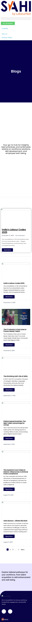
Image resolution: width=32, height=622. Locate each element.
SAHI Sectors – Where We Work (15, 521)
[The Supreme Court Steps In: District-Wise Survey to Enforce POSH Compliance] (16, 458)
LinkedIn (5, 28)
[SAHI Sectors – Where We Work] (16, 509)
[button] (16, 18)
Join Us (4, 34)
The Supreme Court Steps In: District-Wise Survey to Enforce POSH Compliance (15, 472)
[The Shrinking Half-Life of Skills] (16, 364)
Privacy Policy (7, 37)
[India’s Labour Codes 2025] (16, 217)
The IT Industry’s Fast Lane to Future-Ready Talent (14, 330)
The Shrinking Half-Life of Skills (15, 376)
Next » (23, 549)
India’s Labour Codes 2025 (14, 231)
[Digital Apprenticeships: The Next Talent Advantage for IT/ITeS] (16, 409)
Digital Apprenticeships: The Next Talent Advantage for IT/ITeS (14, 423)
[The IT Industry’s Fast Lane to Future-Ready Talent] (16, 317)
